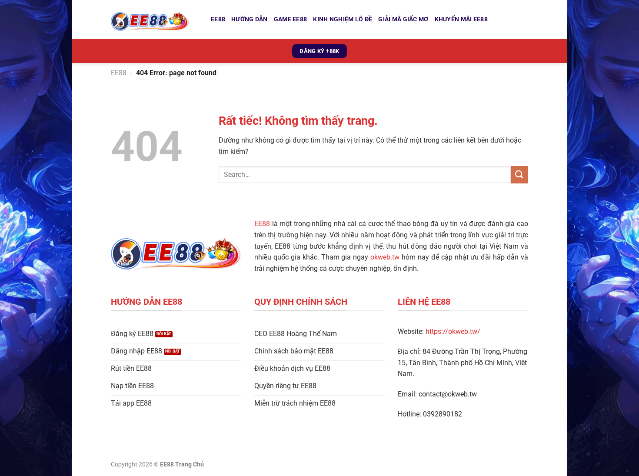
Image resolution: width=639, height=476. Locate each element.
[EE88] (154, 19)
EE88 (218, 19)
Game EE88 (290, 19)
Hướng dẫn (249, 19)
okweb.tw (384, 257)
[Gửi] (519, 174)
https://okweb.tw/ (453, 331)
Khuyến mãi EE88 (461, 19)
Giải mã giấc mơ (403, 19)
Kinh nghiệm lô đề (342, 19)
